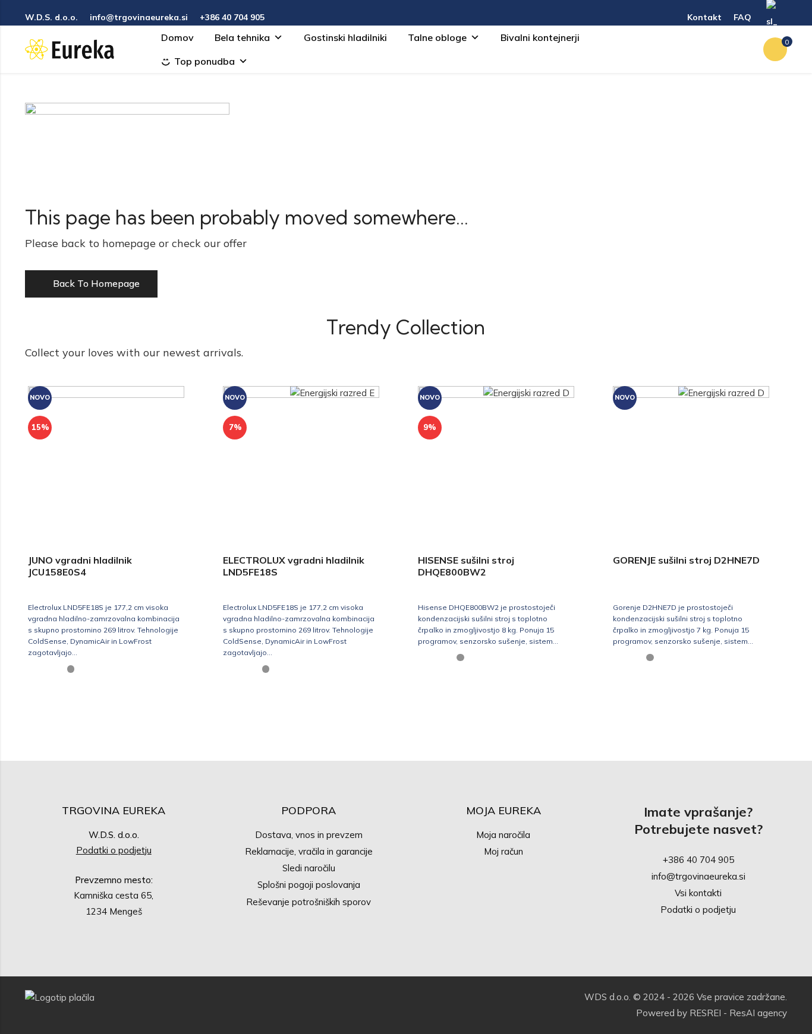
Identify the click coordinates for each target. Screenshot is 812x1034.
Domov (177, 37)
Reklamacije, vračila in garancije (309, 851)
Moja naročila (503, 834)
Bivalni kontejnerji (540, 37)
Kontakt (704, 17)
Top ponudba (204, 61)
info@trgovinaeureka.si (698, 876)
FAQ (742, 17)
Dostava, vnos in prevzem (309, 834)
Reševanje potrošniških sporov (308, 901)
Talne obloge (437, 37)
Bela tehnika (242, 37)
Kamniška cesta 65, (113, 895)
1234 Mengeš (114, 911)
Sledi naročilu (308, 868)
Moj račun (503, 851)
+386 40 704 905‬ (698, 859)
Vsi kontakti (698, 893)
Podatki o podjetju (114, 850)
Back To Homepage (96, 283)
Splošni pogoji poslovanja (308, 884)
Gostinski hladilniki (345, 37)
